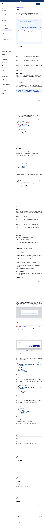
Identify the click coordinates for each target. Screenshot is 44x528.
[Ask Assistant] (40, 30)
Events (32, 76)
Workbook (21, 14)
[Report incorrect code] (37, 30)
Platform (5, 10)
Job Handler (32, 23)
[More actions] (41, 9)
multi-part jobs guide (32, 17)
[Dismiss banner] (42, 1)
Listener (30, 69)
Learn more (21, 1)
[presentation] (30, 36)
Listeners (25, 76)
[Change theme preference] (41, 3)
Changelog (5, 8)
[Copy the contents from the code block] (38, 30)
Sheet (25, 14)
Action (21, 96)
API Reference (22, 268)
